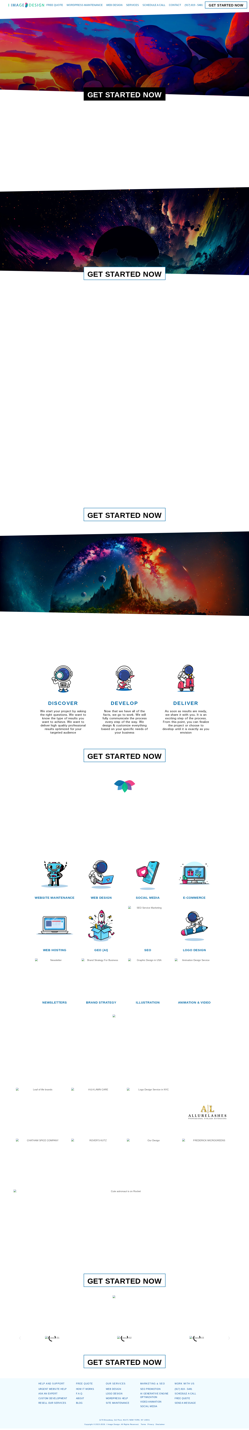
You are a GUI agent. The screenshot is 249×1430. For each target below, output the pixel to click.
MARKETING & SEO (152, 1384)
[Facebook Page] (122, 1413)
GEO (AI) (101, 950)
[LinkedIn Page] (127, 1413)
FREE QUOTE (84, 1384)
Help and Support (51, 1384)
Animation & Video (194, 1002)
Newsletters (54, 1002)
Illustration (148, 1002)
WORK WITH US (184, 1384)
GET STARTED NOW (226, 5)
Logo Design (194, 950)
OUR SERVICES (116, 1384)
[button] (20, 1338)
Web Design (101, 897)
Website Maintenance (55, 897)
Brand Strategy (101, 1002)
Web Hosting (54, 950)
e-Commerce (194, 897)
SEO (147, 950)
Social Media (148, 897)
